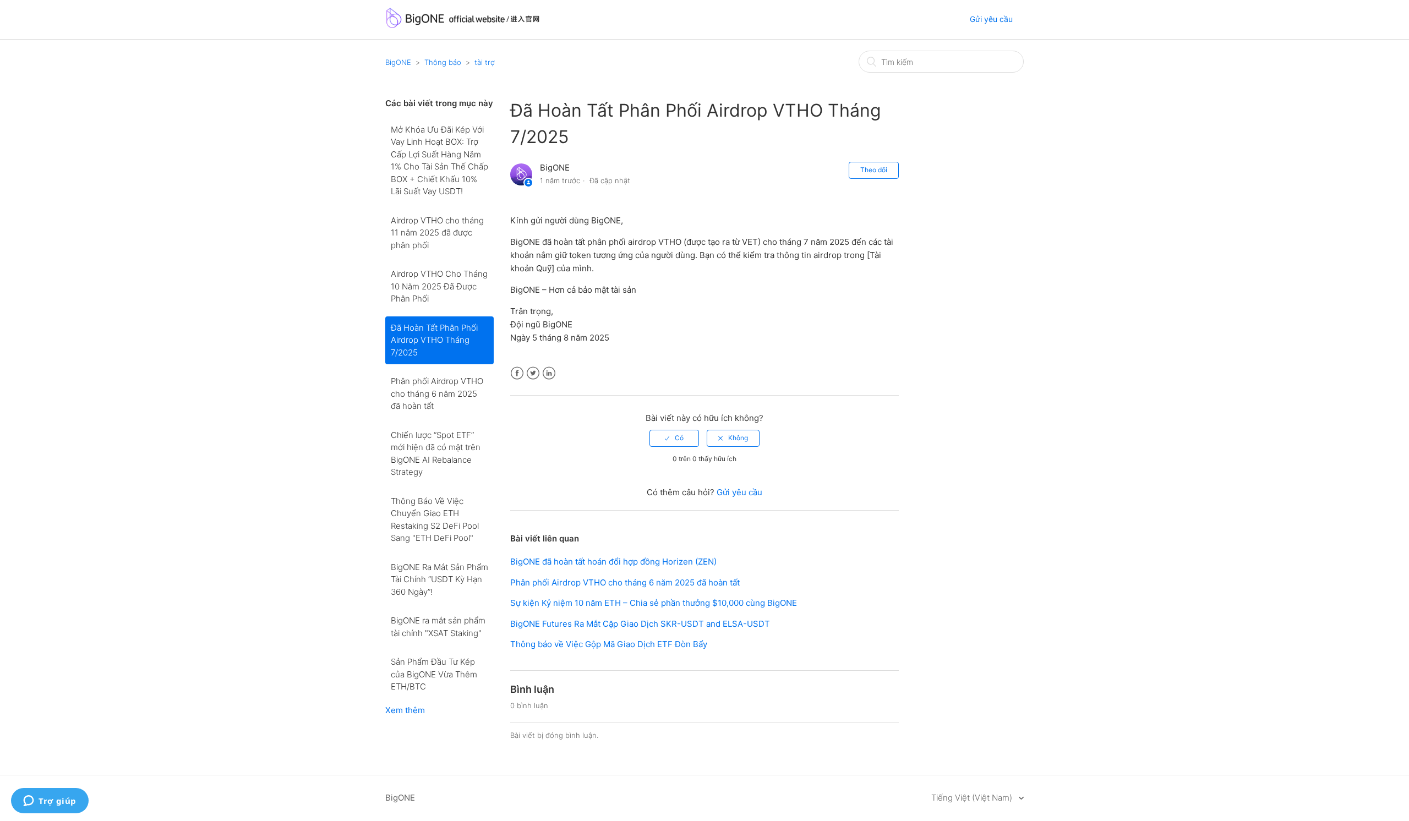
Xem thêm (405, 710)
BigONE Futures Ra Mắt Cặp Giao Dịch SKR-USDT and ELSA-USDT (640, 624)
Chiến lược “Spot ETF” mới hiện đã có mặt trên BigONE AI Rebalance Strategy (435, 454)
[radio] (674, 438)
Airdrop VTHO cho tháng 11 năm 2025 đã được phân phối (437, 232)
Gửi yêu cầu (991, 19)
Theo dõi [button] (873, 170)
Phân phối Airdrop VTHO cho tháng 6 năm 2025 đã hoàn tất (437, 393)
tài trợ (484, 62)
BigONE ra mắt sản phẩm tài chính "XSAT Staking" (438, 626)
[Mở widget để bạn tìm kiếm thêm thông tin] (50, 801)
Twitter (533, 373)
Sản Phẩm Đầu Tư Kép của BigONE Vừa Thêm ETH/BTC (434, 674)
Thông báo (442, 62)
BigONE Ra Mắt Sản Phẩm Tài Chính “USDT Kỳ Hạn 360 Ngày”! (439, 579)
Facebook (517, 373)
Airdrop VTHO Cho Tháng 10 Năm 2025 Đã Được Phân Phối (439, 286)
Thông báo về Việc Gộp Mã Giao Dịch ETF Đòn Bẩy (608, 644)
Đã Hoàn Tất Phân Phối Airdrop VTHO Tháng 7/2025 (434, 340)
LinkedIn (549, 373)
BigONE (398, 62)
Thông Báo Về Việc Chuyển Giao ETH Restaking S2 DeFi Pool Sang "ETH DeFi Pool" (435, 520)
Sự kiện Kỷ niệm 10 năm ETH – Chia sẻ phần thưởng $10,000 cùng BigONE (653, 603)
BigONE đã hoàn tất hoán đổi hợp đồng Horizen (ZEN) (613, 561)
